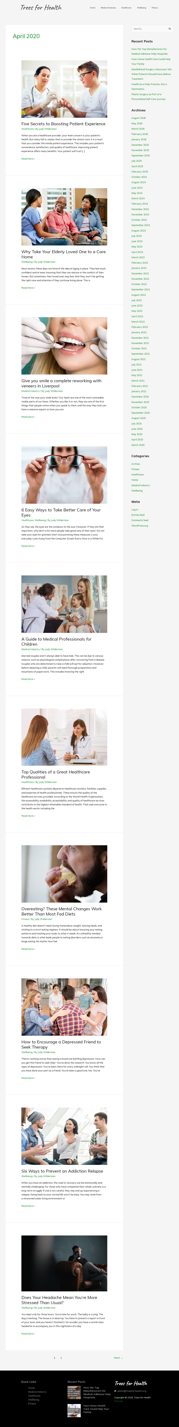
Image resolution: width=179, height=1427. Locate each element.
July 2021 (136, 364)
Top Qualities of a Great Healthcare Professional (55, 774)
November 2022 (140, 278)
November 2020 (140, 402)
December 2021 (140, 337)
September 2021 (140, 353)
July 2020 (136, 423)
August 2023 (138, 230)
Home (92, 7)
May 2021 (136, 375)
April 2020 (137, 439)
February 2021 (139, 385)
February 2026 (139, 134)
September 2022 (140, 289)
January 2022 (138, 332)
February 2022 (139, 326)
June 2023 (137, 241)
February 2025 (139, 171)
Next (118, 1357)
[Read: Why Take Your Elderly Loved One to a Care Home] (64, 216)
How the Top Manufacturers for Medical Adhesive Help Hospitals (97, 1392)
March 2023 (138, 257)
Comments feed (139, 520)
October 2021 (139, 348)
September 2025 (140, 155)
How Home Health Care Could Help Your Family (96, 1409)
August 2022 (138, 294)
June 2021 (137, 369)
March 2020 (138, 444)
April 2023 (137, 252)
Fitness (155, 7)
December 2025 (140, 144)
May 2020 (136, 434)
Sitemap (118, 1401)
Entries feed (137, 514)
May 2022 (136, 310)
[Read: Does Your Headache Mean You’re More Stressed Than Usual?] (64, 1263)
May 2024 (136, 193)
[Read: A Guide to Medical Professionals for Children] (64, 603)
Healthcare (126, 7)
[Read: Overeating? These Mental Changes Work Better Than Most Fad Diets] (64, 873)
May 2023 (136, 246)
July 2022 (136, 300)
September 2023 (140, 225)
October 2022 (139, 284)
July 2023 (136, 235)
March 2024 (138, 198)
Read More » (28, 158)
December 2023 (140, 209)
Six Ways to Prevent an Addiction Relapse (62, 1171)
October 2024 (139, 176)
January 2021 (138, 391)
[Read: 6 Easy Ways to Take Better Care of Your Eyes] (64, 474)
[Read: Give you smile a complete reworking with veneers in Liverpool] (64, 345)
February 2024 (139, 203)
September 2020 (140, 412)
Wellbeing (141, 7)
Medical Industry (108, 7)
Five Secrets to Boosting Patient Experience (63, 123)
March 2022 (138, 321)
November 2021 (140, 343)
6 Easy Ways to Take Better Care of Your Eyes (61, 512)
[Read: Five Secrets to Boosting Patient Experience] (64, 88)
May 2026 (136, 123)
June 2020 (137, 428)
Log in (134, 509)
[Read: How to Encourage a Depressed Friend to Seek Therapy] (64, 1006)
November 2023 (140, 214)
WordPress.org (139, 525)
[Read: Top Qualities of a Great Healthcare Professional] (64, 736)
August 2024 (138, 182)
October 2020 (139, 407)
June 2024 (137, 187)
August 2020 (138, 418)
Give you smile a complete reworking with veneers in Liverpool (61, 383)
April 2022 (137, 316)
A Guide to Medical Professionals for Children (56, 641)
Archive (135, 463)
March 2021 (138, 380)
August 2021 (138, 359)
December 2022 (140, 273)
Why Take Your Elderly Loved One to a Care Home (63, 254)
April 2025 (137, 166)
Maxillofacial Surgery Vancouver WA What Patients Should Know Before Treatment (151, 74)
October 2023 (139, 219)
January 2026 (138, 139)
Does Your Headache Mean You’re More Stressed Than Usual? (59, 1300)
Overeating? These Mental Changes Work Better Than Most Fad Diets (61, 911)
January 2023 (138, 267)
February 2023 (139, 262)
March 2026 (138, 128)
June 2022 (137, 305)
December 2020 (140, 396)
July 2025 (136, 160)
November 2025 (140, 150)
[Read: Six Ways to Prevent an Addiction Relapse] (64, 1135)
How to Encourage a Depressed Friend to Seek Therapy (61, 1044)
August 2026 (138, 117)
